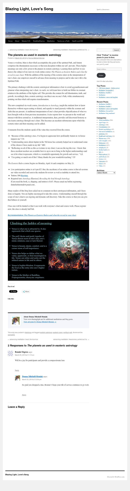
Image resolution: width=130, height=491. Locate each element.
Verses (101, 163)
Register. (24, 175)
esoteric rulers (58, 332)
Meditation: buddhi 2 (105, 93)
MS (100, 152)
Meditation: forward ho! (106, 111)
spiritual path (67, 332)
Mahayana (102, 143)
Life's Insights (103, 141)
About (17, 41)
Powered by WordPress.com (115, 477)
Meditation (51, 41)
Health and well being (105, 136)
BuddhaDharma (39, 41)
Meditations (102, 145)
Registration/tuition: (42, 215)
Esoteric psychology (105, 129)
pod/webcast (102, 157)
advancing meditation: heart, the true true (23, 50)
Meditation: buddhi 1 (105, 106)
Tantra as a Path (63, 41)
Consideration (103, 127)
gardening (102, 134)
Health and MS (77, 41)
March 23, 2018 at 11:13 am (24, 355)
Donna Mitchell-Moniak (36, 58)
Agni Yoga (102, 122)
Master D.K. (26, 41)
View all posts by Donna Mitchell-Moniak (40, 322)
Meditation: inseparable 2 (106, 90)
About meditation (104, 120)
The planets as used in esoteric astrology (34, 55)
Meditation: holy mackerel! (107, 113)
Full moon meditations (105, 131)
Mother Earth (103, 150)
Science (101, 159)
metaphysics (102, 147)
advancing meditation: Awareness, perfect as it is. (71, 50)
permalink (11, 335)
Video (100, 166)
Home (10, 41)
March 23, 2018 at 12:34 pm (31, 379)
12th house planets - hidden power (109, 88)
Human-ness (102, 138)
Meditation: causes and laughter (108, 97)
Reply (17, 370)
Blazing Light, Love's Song (29, 8)
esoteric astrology (46, 332)
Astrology (28, 332)
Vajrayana (102, 161)
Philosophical (103, 154)
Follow (101, 75)
